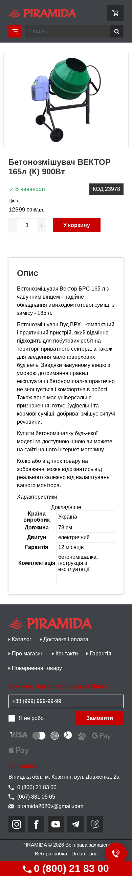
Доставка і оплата (65, 639)
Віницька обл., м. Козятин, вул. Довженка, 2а (63, 777)
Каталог (21, 639)
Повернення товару (37, 668)
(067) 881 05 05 (36, 797)
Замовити (99, 718)
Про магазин (28, 653)
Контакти (67, 653)
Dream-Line (84, 853)
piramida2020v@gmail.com (50, 806)
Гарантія (100, 653)
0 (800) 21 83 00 (70, 868)
